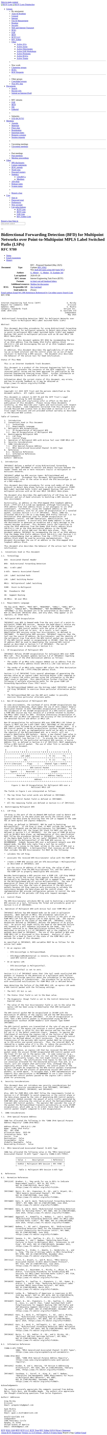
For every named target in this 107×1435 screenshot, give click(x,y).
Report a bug (16, 193)
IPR (24, 293)
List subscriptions (18, 207)
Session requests (18, 137)
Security (14, 25)
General (14, 16)
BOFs (13, 70)
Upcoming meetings (19, 146)
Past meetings (17, 156)
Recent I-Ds (16, 91)
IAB (13, 32)
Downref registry (18, 172)
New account (16, 205)
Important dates (17, 133)
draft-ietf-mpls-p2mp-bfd (44, 270)
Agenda (14, 123)
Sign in (14, 198)
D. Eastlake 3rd (56, 273)
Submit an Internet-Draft (21, 93)
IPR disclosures (17, 163)
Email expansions (13, 258)
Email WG (17, 293)
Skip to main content (9, 2)
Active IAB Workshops (26, 51)
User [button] (8, 195)
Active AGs (21, 44)
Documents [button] (11, 86)
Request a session (18, 135)
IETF (3, 1430)
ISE (13, 107)
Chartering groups (18, 67)
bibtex (54, 281)
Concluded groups (19, 81)
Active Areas (22, 46)
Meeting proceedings (20, 158)
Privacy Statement (62, 1430)
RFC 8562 (42, 267)
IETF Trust (34, 1430)
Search (14, 88)
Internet (14, 18)
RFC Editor (16, 39)
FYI (22, 118)
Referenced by (42, 293)
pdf (42, 281)
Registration (16, 130)
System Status (56, 1433)
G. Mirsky (34, 273)
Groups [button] (9, 9)
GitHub (78, 1433)
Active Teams (22, 58)
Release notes (17, 184)
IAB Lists (21, 214)
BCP (18, 118)
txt (31, 281)
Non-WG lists (17, 84)
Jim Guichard (35, 287)
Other (13, 42)
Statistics (15, 174)
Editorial (15, 109)
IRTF (13, 35)
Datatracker (30, 4)
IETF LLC (15, 37)
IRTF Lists (21, 212)
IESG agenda (17, 167)
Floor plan (15, 128)
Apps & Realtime (18, 14)
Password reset (17, 200)
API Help (15, 181)
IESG (13, 30)
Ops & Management (19, 21)
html (35, 281)
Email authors (7, 293)
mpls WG (60, 270)
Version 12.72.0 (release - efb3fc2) (36, 1433)
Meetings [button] (10, 121)
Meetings (20, 179)
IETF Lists (21, 209)
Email (83, 1433)
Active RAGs (22, 56)
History (9, 260)
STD (13, 118)
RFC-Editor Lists (24, 216)
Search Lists (68, 293)
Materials (15, 125)
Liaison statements (19, 165)
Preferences (16, 202)
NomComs (15, 170)
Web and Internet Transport (22, 28)
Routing (14, 23)
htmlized (48, 281)
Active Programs (24, 54)
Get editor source (55, 293)
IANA (52, 1430)
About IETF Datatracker (11, 1433)
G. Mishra (44, 273)
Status (8, 255)
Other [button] (8, 160)
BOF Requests (17, 72)
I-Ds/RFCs (21, 177)
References (31, 293)
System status (17, 186)
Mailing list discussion (39, 284)
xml (39, 281)
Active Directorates (25, 49)
